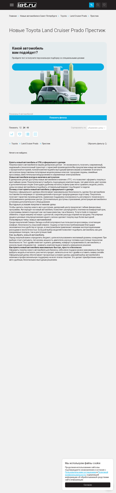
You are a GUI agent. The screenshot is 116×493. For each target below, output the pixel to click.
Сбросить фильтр (96, 143)
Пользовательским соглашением (80, 472)
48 (28, 128)
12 (20, 128)
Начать (58, 66)
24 (24, 128)
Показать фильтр (58, 118)
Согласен (88, 485)
